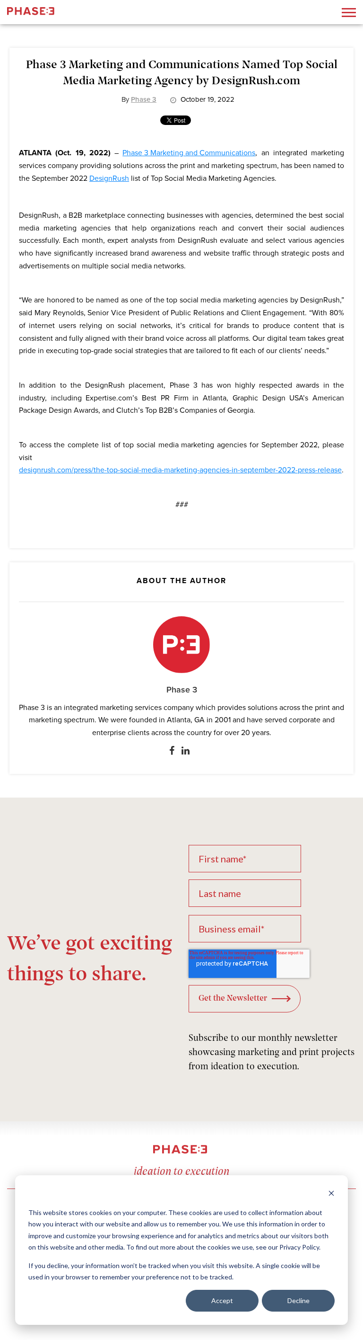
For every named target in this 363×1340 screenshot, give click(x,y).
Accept (222, 1300)
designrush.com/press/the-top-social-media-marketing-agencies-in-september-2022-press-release (180, 470)
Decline (298, 1300)
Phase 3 (181, 689)
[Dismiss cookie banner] (331, 1194)
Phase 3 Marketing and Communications (188, 153)
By (138, 99)
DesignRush (109, 178)
